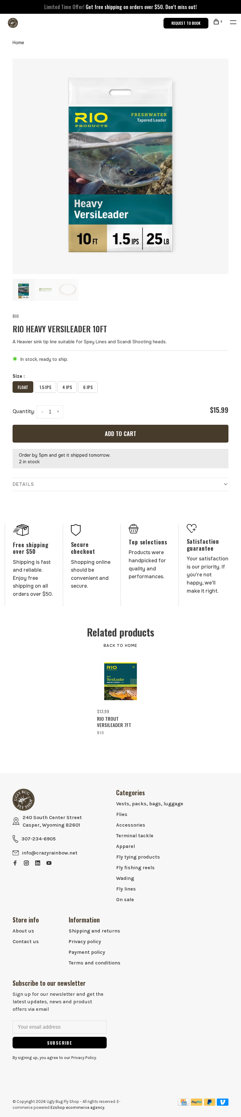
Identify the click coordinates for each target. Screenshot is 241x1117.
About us (23, 931)
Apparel (125, 846)
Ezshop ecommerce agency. (78, 1107)
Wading (125, 878)
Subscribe (59, 1042)
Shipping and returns (94, 931)
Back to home (120, 645)
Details (23, 484)
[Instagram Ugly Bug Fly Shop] (26, 863)
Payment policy (87, 952)
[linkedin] (37, 863)
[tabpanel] (120, 166)
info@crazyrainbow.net (50, 853)
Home (18, 42)
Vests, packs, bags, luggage (149, 804)
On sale (125, 899)
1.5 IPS (45, 387)
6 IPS (88, 387)
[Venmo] (222, 1104)
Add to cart (120, 433)
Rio (16, 316)
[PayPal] (196, 1104)
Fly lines (126, 889)
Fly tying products (138, 857)
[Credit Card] (183, 1104)
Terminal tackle (134, 836)
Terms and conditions (94, 963)
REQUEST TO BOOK (186, 23)
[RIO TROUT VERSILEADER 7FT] (120, 681)
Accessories (130, 825)
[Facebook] (15, 863)
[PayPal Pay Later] (210, 1104)
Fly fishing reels (135, 867)
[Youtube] (48, 863)
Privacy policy (85, 941)
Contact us (26, 941)
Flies (121, 814)
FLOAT (23, 387)
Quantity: (24, 411)
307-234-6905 (38, 839)
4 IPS (67, 387)
